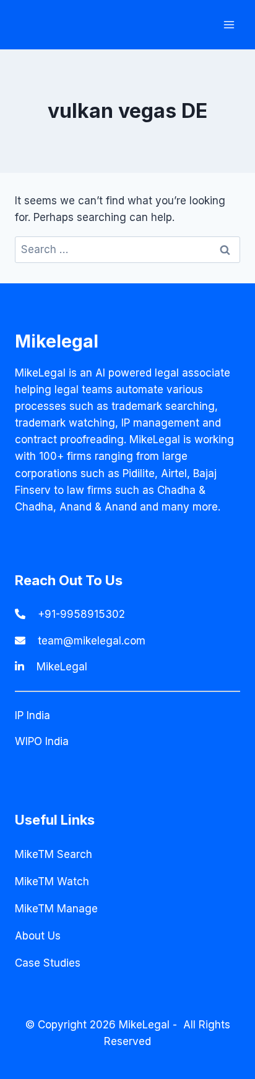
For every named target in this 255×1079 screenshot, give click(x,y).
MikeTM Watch (52, 881)
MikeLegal (62, 666)
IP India (32, 715)
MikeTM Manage (56, 908)
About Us (38, 936)
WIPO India (42, 741)
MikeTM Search (53, 854)
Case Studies (47, 963)
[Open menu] (228, 24)
